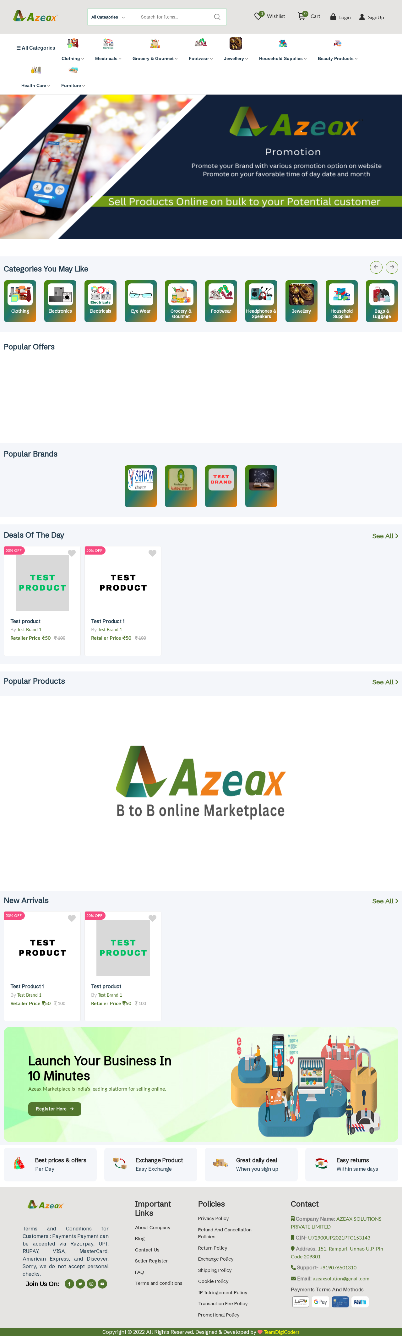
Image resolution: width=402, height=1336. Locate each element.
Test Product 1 (107, 621)
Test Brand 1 (29, 630)
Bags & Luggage (382, 313)
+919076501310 (337, 1267)
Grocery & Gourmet (181, 313)
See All (383, 536)
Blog (140, 1238)
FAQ (139, 1272)
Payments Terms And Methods (327, 1289)
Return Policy (212, 1248)
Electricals (100, 311)
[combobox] (112, 17)
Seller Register (151, 1261)
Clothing (20, 311)
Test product (25, 621)
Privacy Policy (213, 1218)
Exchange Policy (215, 1259)
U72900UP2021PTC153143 (338, 1237)
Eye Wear (140, 311)
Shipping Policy (214, 1270)
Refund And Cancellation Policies (225, 1233)
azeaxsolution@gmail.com (340, 1278)
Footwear (221, 311)
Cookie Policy (213, 1281)
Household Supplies (342, 313)
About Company (152, 1227)
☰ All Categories (35, 48)
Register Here (53, 1109)
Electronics (60, 311)
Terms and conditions (158, 1283)
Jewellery (301, 311)
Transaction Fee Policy (222, 1303)
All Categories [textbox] (104, 16)
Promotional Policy (218, 1315)
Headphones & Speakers (261, 313)
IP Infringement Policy (222, 1292)
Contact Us (147, 1250)
